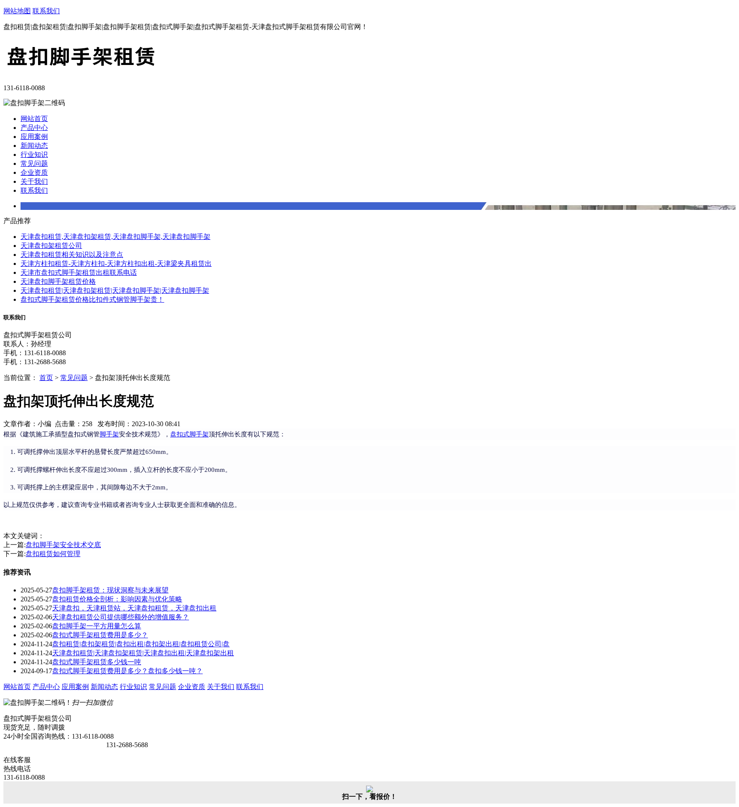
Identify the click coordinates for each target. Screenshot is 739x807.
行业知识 (34, 154)
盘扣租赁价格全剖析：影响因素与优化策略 (117, 599)
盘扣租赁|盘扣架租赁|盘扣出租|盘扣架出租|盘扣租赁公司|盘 (141, 644)
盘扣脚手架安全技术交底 (63, 544)
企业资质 (34, 172)
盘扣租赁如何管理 (53, 553)
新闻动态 (34, 145)
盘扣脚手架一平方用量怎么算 (96, 626)
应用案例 (34, 136)
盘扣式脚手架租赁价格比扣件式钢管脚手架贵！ (92, 299)
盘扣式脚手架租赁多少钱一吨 (96, 662)
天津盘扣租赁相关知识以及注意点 (72, 254)
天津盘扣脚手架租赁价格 (58, 281)
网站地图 (17, 11)
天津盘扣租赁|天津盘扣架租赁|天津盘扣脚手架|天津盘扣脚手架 (115, 290)
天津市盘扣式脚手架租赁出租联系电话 (79, 272)
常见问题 (34, 163)
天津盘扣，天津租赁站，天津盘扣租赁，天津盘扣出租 (134, 608)
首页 (46, 377)
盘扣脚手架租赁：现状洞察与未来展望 (110, 590)
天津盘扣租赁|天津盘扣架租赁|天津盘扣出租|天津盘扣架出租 (143, 653)
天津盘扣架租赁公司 (51, 245)
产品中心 (34, 127)
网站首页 (34, 118)
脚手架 (109, 434)
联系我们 (46, 11)
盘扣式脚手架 (189, 434)
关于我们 (34, 181)
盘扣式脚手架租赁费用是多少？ (100, 635)
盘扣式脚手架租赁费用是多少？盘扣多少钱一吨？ (127, 670)
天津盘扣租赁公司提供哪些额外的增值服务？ (120, 617)
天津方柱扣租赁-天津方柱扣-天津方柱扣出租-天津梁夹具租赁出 (116, 263)
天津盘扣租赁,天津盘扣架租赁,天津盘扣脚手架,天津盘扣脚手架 (115, 236)
